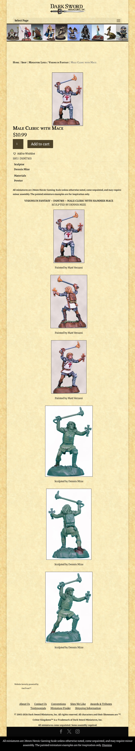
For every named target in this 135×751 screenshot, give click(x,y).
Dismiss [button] (107, 745)
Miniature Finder (60, 708)
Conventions (58, 704)
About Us (24, 704)
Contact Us (40, 704)
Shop (24, 62)
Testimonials (38, 708)
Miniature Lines (38, 62)
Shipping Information (88, 708)
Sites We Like (78, 704)
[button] (24, 154)
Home (16, 62)
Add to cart (40, 144)
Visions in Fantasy (59, 62)
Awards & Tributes (101, 704)
